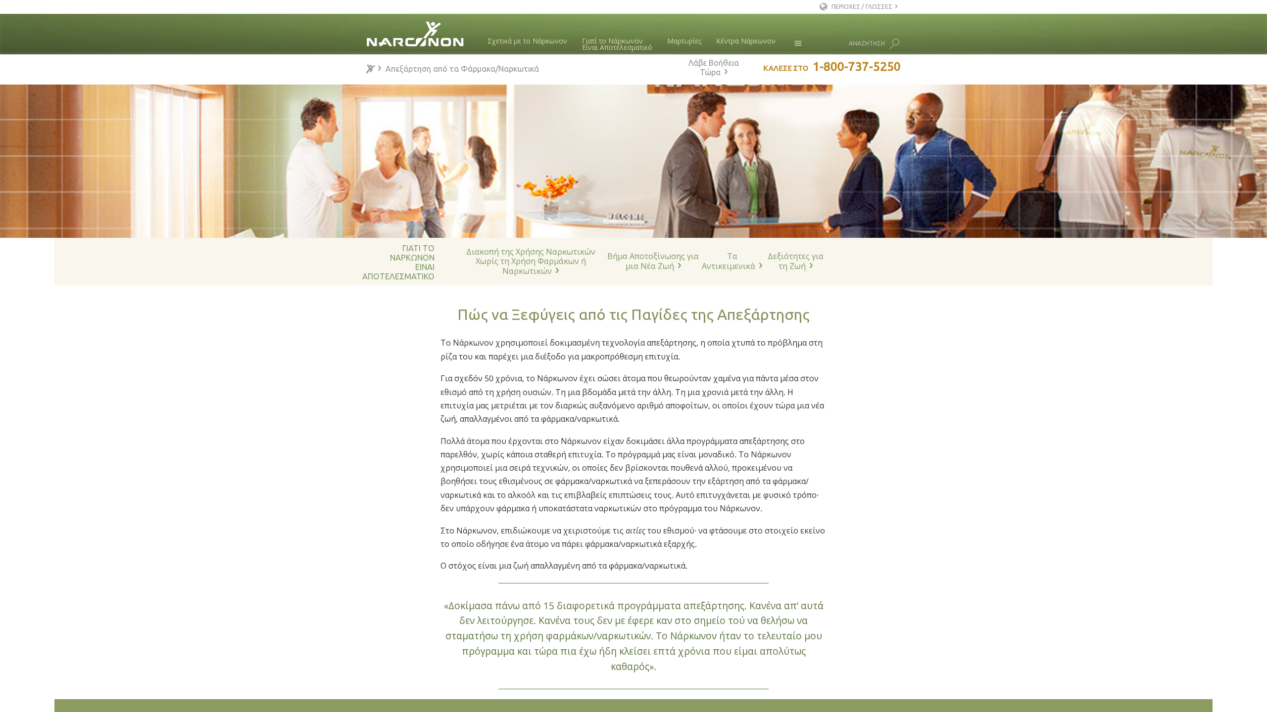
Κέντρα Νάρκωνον (746, 41)
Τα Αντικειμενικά (728, 261)
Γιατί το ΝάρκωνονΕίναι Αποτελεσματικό (617, 44)
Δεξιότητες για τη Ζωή (796, 261)
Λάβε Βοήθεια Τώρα (713, 67)
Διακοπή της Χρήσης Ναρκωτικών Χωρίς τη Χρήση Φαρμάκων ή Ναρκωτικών (530, 261)
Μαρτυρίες (684, 41)
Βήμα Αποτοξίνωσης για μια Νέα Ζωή (653, 261)
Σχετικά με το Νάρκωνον (527, 41)
